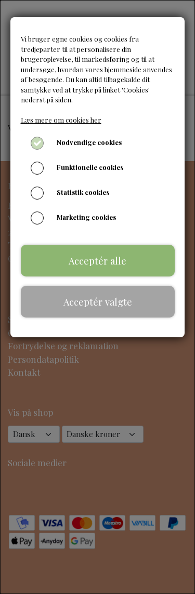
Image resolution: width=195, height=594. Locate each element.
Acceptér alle (97, 260)
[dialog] (97, 297)
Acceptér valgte (97, 301)
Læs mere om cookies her (61, 119)
